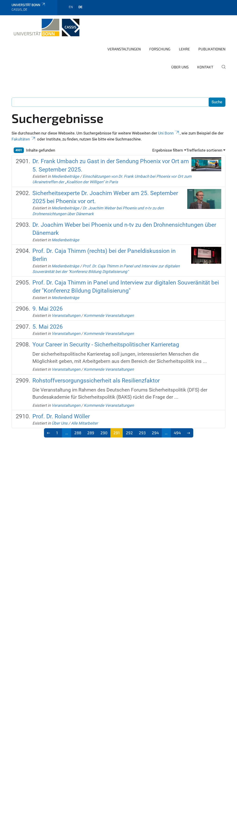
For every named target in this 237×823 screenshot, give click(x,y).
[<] (48, 433)
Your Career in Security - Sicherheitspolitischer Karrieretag (105, 344)
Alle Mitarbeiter (84, 423)
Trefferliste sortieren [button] (204, 150)
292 (129, 432)
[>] (188, 433)
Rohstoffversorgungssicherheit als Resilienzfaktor (96, 380)
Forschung (159, 49)
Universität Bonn (26, 5)
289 (90, 432)
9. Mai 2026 (47, 308)
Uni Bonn (166, 133)
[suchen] (221, 70)
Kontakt (205, 67)
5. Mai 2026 (47, 326)
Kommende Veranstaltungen (109, 315)
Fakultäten (21, 139)
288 (77, 432)
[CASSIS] (45, 27)
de (80, 7)
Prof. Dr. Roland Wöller (61, 416)
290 (103, 432)
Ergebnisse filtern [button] (167, 150)
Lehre (184, 49)
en (71, 7)
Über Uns (180, 67)
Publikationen (211, 49)
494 (177, 432)
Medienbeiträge (65, 176)
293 (142, 432)
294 (155, 432)
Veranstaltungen (124, 49)
